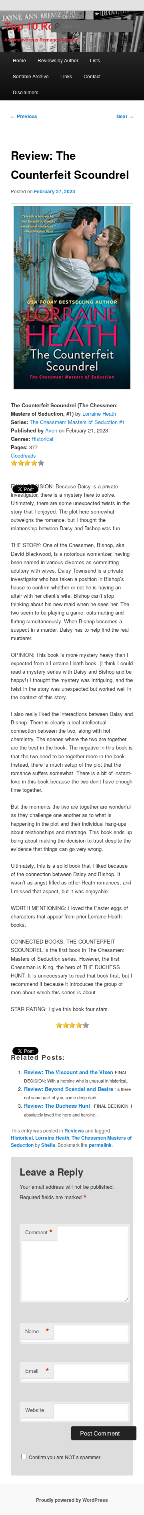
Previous (24, 116)
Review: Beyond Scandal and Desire (68, 1089)
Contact (92, 76)
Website (34, 1410)
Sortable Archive (31, 76)
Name (37, 1331)
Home (19, 60)
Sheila (48, 1144)
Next (124, 116)
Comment (39, 1232)
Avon (51, 430)
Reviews (74, 1130)
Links (66, 76)
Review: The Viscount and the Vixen (68, 1072)
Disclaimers (25, 92)
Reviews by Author (58, 60)
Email (37, 1370)
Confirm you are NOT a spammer (64, 1457)
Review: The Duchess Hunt (57, 1105)
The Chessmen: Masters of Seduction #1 (77, 422)
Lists (95, 60)
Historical (42, 438)
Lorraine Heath (99, 413)
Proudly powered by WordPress (72, 1499)
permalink (100, 1144)
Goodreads (23, 455)
